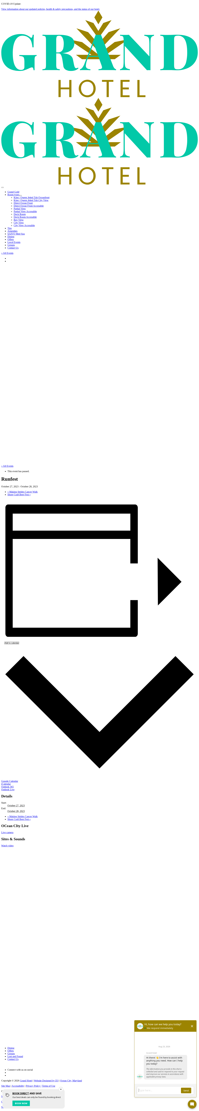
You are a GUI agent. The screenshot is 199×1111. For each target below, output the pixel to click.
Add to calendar (12, 643)
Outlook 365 (7, 786)
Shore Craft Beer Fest (19, 494)
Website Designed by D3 (46, 1080)
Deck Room (20, 214)
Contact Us (13, 247)
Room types (13, 194)
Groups (11, 245)
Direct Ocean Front (23, 203)
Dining (10, 236)
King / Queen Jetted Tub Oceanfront (31, 197)
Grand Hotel (26, 1080)
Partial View (20, 208)
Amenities (12, 231)
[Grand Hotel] (99, 96)
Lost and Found (15, 1056)
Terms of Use (48, 1086)
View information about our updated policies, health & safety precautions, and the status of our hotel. (50, 9)
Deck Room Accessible (25, 217)
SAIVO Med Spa (16, 233)
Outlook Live (7, 789)
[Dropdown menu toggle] (20, 195)
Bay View (19, 220)
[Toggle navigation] (2, 187)
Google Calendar (9, 781)
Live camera (7, 832)
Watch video (7, 845)
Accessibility (18, 1086)
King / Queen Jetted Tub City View (31, 200)
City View (19, 222)
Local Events (13, 242)
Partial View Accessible (25, 211)
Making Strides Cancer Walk (22, 491)
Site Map (5, 1086)
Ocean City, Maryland (71, 1080)
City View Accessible (24, 225)
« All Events (7, 253)
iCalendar (6, 784)
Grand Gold (13, 192)
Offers (10, 239)
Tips (9, 228)
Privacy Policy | (33, 1086)
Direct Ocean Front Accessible (29, 206)
